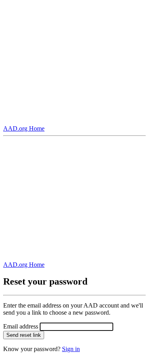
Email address (20, 326)
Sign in (71, 349)
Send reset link (23, 335)
